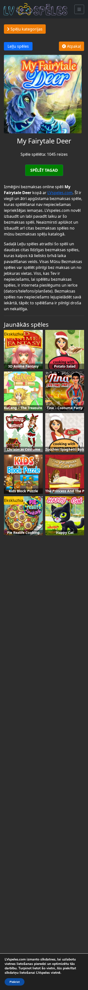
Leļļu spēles (18, 46)
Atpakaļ (73, 46)
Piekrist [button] (15, 982)
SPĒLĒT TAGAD (44, 170)
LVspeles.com (60, 192)
